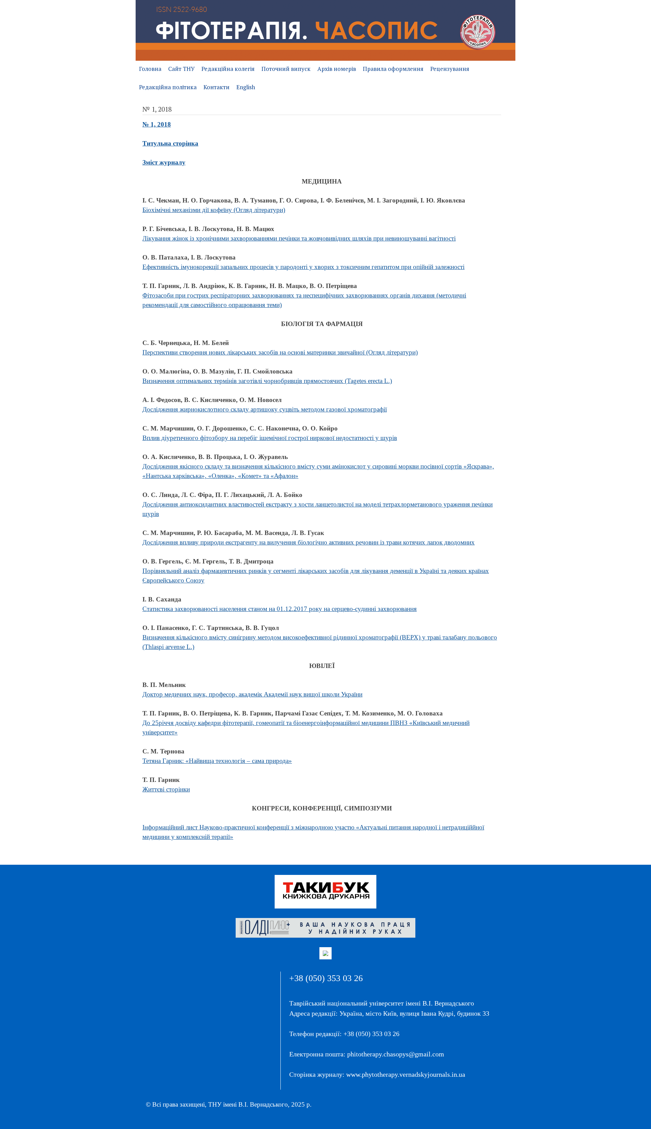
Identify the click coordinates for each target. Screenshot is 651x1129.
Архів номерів (336, 69)
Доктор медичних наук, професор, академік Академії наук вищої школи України (252, 694)
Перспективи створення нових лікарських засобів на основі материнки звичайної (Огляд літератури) (280, 352)
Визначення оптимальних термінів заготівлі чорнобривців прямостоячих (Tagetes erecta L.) (267, 380)
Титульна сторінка (170, 143)
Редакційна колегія (228, 69)
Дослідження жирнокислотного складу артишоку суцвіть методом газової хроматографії (264, 409)
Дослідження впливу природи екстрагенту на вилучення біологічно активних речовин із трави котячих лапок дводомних (308, 542)
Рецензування (449, 69)
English (245, 87)
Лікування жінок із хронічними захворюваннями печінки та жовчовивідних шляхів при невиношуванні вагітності (299, 238)
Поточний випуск (286, 69)
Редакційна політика (168, 87)
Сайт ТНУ (181, 69)
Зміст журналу (163, 162)
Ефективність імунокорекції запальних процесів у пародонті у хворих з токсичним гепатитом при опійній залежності (303, 266)
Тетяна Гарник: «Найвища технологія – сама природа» (217, 760)
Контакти (216, 87)
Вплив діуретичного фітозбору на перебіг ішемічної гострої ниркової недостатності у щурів (269, 437)
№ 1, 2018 (156, 124)
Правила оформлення (393, 69)
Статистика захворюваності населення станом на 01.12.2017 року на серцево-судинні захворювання (279, 608)
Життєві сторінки (166, 789)
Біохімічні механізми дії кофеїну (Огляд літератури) (213, 209)
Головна (150, 69)
